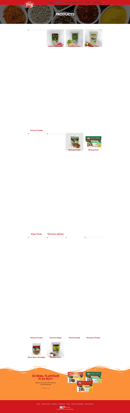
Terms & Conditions (77, 404)
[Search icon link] (104, 2)
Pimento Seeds (74, 338)
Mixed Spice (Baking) (56, 234)
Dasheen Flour (55, 357)
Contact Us (61, 404)
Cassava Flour (93, 46)
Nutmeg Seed (93, 150)
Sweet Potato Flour (55, 46)
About (38, 404)
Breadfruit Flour (74, 46)
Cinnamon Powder (93, 338)
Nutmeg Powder (74, 150)
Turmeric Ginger (55, 338)
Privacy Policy (89, 404)
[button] (45, 388)
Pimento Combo (36, 338)
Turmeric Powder (36, 130)
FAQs (68, 404)
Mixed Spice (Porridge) (36, 357)
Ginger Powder (36, 234)
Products (54, 404)
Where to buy (46, 404)
